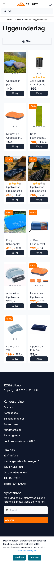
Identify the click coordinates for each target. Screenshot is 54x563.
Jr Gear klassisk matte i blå (38, 242)
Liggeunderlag (40, 19)
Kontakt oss (11, 412)
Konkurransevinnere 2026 (19, 441)
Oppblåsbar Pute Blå (37, 348)
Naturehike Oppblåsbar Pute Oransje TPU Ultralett (37, 295)
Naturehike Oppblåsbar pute (13, 136)
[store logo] (27, 4)
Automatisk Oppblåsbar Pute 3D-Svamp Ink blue (13, 295)
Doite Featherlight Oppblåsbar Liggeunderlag (38, 136)
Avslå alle (19, 557)
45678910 (14, 478)
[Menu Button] (3, 4)
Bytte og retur (12, 435)
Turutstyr (18, 19)
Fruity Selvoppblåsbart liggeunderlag (15, 242)
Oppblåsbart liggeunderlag (14, 189)
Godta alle (34, 557)
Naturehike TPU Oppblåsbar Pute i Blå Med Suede (14, 348)
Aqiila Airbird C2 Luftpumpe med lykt (38, 82)
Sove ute (27, 19)
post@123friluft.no (15, 483)
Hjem (9, 19)
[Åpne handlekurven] (50, 4)
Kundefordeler (12, 429)
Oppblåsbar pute (13, 82)
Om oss (8, 407)
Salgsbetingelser (14, 418)
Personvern (11, 424)
